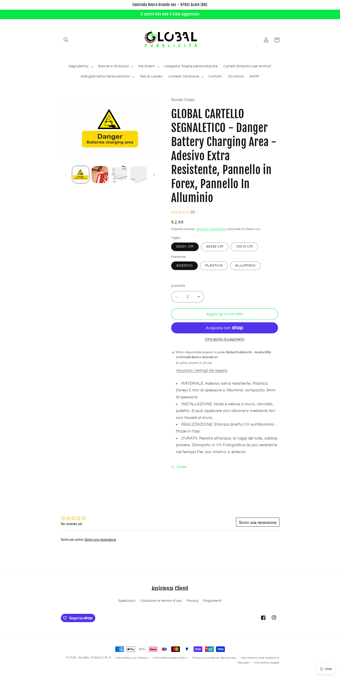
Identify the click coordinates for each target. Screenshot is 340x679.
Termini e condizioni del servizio (214, 658)
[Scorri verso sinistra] (66, 174)
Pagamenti (212, 600)
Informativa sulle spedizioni (260, 658)
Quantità (178, 285)
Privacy (193, 600)
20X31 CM (184, 246)
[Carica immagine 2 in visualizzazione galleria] (100, 174)
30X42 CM (214, 246)
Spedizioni (126, 600)
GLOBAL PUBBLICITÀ (93, 657)
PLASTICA (214, 265)
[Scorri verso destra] (154, 174)
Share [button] (181, 467)
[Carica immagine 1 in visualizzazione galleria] (80, 174)
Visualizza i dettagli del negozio (202, 370)
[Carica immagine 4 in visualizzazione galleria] (138, 174)
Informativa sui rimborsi (132, 658)
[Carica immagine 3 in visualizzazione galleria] (119, 174)
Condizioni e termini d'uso (161, 600)
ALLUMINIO (245, 265)
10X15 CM (244, 246)
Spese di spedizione (211, 229)
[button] (66, 40)
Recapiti (243, 662)
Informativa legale (266, 662)
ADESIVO (184, 265)
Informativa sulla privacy (170, 658)
